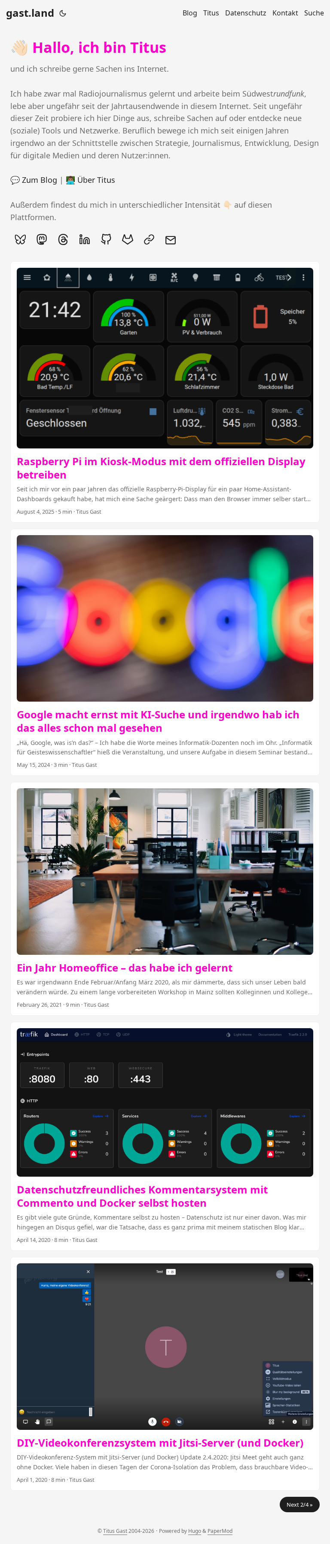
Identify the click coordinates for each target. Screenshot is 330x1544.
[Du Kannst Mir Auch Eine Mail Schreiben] (170, 239)
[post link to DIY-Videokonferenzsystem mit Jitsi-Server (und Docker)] (165, 1373)
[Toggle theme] (63, 13)
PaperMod (220, 1531)
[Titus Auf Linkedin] (85, 239)
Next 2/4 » (300, 1504)
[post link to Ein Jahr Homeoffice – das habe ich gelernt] (165, 898)
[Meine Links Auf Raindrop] (149, 239)
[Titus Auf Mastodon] (42, 239)
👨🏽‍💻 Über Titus (90, 180)
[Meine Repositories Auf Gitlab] (128, 239)
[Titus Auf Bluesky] (20, 239)
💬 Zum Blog (33, 180)
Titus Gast (115, 1531)
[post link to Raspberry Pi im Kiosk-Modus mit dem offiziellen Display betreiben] (165, 392)
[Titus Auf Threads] (63, 239)
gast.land (30, 13)
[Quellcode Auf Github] (106, 239)
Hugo (194, 1531)
